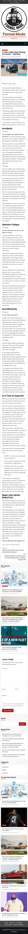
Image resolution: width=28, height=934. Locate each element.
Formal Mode (14, 34)
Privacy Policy (22, 0)
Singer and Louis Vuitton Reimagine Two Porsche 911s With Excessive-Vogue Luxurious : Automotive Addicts (13, 619)
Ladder (6, 544)
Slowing (13, 544)
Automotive (5, 50)
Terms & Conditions (14, 2)
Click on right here (7, 541)
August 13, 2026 (14, 593)
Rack (9, 544)
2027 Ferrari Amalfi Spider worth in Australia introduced (13, 750)
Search (3, 718)
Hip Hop (4, 770)
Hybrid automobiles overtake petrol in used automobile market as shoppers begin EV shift (15, 556)
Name (4, 689)
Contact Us (9, 0)
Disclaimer (15, 0)
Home (4, 0)
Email (17, 689)
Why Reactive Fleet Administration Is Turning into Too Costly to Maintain (12, 734)
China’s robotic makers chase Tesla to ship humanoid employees (13, 550)
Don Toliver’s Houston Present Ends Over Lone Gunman (13, 739)
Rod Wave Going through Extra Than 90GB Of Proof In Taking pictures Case (13, 755)
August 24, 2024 (15, 56)
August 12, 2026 (14, 889)
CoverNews (22, 929)
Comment (5, 668)
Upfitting (17, 544)
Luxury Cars (5, 773)
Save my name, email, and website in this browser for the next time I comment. (13, 704)
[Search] (25, 43)
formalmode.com (6, 56)
